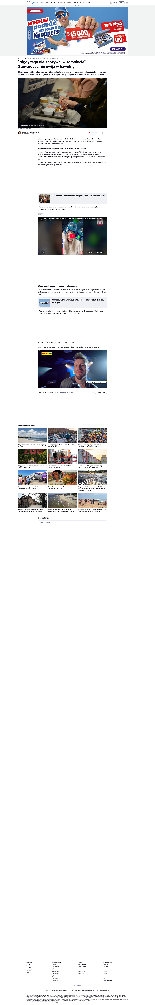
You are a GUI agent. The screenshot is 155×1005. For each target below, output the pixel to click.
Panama (105, 976)
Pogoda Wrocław (56, 968)
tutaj (57, 1001)
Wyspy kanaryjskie (107, 980)
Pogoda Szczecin (56, 975)
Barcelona (105, 964)
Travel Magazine (51, 2)
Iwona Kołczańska (31, 132)
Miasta (76, 2)
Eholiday (28, 972)
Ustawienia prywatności (102, 991)
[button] (115, 3)
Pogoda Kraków (55, 971)
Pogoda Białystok (81, 969)
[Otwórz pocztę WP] (110, 2)
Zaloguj (121, 2)
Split (104, 978)
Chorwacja (105, 966)
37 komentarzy (94, 133)
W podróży (61, 2)
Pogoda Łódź (55, 978)
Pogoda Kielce (55, 980)
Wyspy (69, 2)
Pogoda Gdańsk (55, 973)
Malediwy (105, 969)
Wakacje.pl (28, 965)
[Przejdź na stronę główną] (28, 4)
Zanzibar (105, 975)
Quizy (82, 2)
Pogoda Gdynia (81, 971)
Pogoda (54, 964)
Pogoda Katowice (82, 964)
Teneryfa (105, 973)
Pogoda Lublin (55, 976)
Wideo (88, 2)
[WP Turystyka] (38, 2)
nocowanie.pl (29, 969)
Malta (104, 968)
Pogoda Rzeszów (81, 968)
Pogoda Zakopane (56, 969)
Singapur (105, 971)
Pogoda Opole (81, 973)
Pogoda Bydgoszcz (82, 966)
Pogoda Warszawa (56, 966)
